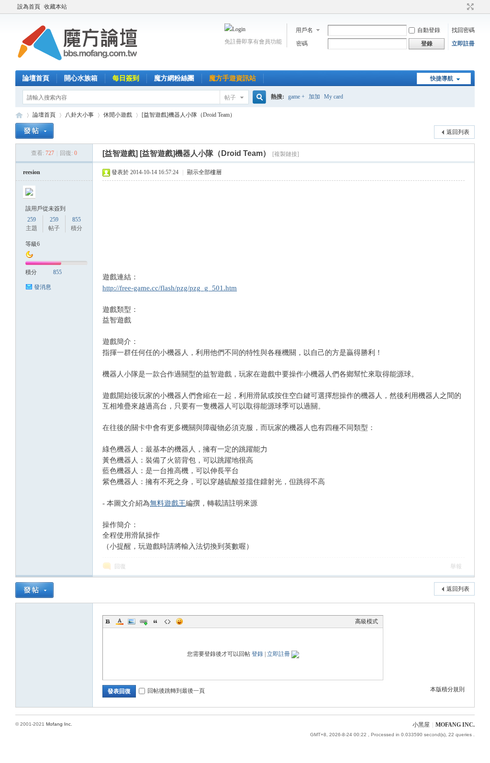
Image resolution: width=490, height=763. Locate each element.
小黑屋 (421, 724)
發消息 (42, 287)
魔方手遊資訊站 (232, 78)
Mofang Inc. (59, 724)
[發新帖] (34, 131)
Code (167, 621)
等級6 (32, 244)
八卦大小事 (79, 114)
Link (143, 621)
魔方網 (19, 115)
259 (31, 219)
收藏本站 (55, 6)
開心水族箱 (81, 78)
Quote (155, 621)
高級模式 (366, 621)
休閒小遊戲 (117, 114)
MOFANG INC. (455, 724)
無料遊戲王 (168, 503)
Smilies (179, 621)
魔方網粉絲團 (174, 78)
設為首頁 (28, 6)
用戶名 (304, 30)
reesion (31, 172)
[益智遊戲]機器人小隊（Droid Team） (188, 114)
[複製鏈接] (285, 154)
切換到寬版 (469, 6)
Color (119, 621)
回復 (120, 566)
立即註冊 (463, 43)
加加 (314, 96)
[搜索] (258, 97)
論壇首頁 (35, 78)
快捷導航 (441, 78)
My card (333, 96)
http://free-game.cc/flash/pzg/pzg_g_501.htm (169, 288)
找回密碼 (463, 30)
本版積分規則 (447, 689)
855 (76, 219)
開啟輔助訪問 (461, 6)
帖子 (230, 97)
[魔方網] (77, 64)
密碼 (302, 43)
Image (131, 621)
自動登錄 (428, 30)
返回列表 (457, 132)
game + (296, 96)
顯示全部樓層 (204, 172)
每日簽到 (125, 78)
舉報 (456, 566)
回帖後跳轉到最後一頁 (176, 690)
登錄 (257, 654)
